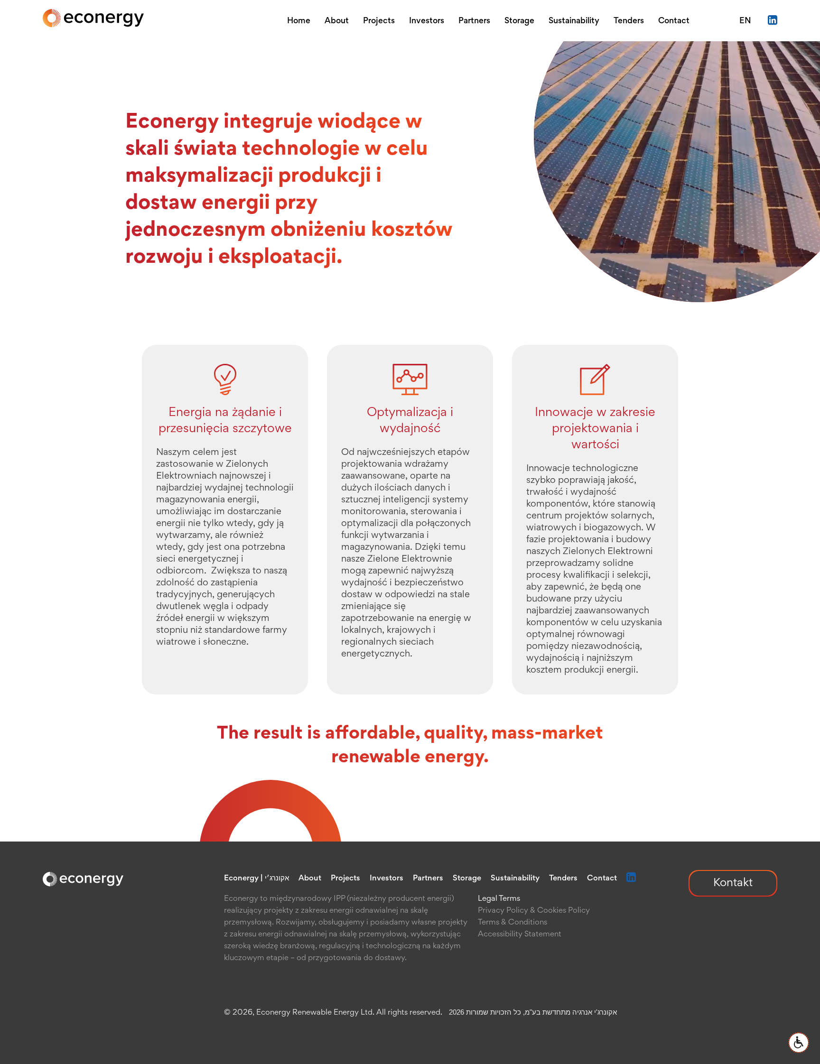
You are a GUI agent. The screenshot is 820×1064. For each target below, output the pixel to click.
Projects (379, 21)
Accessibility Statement (519, 934)
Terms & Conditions (512, 922)
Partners (474, 21)
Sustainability (574, 21)
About (337, 21)
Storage (519, 21)
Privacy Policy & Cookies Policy (534, 911)
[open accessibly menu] (798, 1042)
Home (298, 21)
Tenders (629, 21)
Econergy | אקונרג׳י (256, 878)
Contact (674, 21)
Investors (426, 21)
